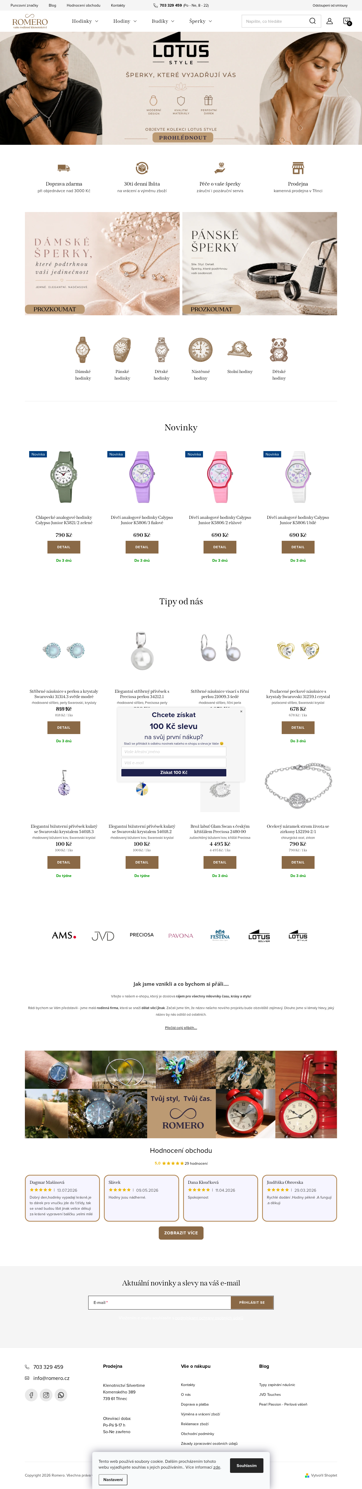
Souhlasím (247, 1466)
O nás (186, 1394)
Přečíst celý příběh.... (181, 1027)
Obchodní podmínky (197, 1433)
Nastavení (113, 1480)
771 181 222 (61, 1395)
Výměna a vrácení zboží (200, 1414)
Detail (63, 547)
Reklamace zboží (195, 1423)
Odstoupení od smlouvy (330, 5)
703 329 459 (48, 1367)
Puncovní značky (24, 5)
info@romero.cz (51, 1378)
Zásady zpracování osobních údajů (209, 1443)
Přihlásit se (252, 1302)
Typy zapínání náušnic (277, 1384)
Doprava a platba (195, 1404)
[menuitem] (85, 21)
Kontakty (118, 5)
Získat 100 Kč (173, 772)
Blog (52, 5)
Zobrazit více (181, 1233)
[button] (17, 96)
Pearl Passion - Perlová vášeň (283, 1404)
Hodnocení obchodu (83, 5)
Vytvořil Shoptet (324, 1475)
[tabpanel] (83, 359)
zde (216, 1467)
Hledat (313, 21)
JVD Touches (270, 1394)
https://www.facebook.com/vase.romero (31, 1395)
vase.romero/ (46, 1395)
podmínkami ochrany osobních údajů (209, 1318)
